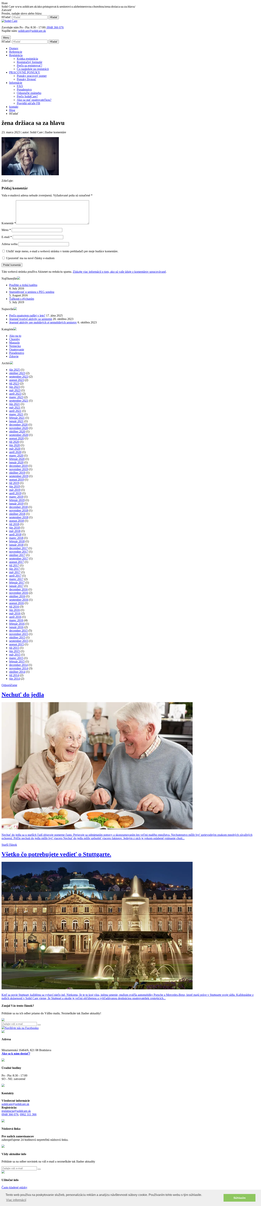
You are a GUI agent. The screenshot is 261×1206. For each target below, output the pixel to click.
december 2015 (18, 630)
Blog (12, 110)
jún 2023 (14, 386)
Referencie (15, 51)
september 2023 (18, 376)
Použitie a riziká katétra (23, 285)
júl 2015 (14, 647)
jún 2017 (14, 568)
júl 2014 (14, 675)
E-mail (7, 237)
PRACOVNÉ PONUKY (24, 72)
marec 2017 (16, 579)
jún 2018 (14, 527)
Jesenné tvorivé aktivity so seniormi (30, 319)
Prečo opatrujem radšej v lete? (27, 315)
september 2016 (18, 599)
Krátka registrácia (27, 58)
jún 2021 (14, 404)
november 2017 (18, 551)
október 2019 (17, 472)
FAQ (20, 86)
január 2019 (16, 503)
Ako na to (15, 335)
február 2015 (17, 661)
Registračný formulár (29, 62)
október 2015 (17, 637)
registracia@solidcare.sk (16, 1111)
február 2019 (17, 500)
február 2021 (17, 417)
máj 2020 (14, 448)
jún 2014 (14, 678)
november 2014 (18, 668)
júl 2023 (14, 383)
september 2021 (18, 400)
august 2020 (16, 438)
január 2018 (16, 544)
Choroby (14, 339)
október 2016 (17, 596)
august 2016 (16, 603)
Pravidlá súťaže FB (28, 103)
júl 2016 (14, 606)
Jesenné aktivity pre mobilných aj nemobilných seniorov (43, 322)
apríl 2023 (15, 393)
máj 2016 (14, 613)
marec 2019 (16, 496)
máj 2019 (14, 489)
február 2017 (17, 582)
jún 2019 (14, 486)
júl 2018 (14, 524)
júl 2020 (14, 441)
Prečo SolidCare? (27, 96)
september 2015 (18, 640)
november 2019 (18, 469)
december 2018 (18, 507)
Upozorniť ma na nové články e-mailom (30, 258)
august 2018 (16, 520)
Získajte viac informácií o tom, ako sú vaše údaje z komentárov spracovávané (119, 271)
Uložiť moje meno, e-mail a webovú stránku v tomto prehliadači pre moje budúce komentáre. (62, 251)
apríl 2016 (15, 616)
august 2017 (16, 562)
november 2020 (18, 428)
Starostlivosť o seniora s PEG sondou (31, 291)
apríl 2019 (15, 493)
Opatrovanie (16, 349)
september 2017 (18, 558)
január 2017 (16, 586)
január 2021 (16, 421)
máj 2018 (14, 531)
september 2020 (18, 435)
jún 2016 (14, 610)
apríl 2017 (15, 575)
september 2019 (18, 476)
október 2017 (17, 555)
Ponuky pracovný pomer (32, 75)
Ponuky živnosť (26, 79)
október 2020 (17, 431)
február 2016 (17, 623)
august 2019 (16, 479)
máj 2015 (14, 654)
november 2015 (18, 634)
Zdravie (14, 356)
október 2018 (17, 513)
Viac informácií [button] (16, 1200)
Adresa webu (10, 244)
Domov (13, 48)
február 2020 (17, 459)
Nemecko (15, 346)
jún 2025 (14, 369)
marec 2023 (16, 397)
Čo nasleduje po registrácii (33, 69)
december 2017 (18, 548)
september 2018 (18, 517)
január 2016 (16, 627)
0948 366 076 (10, 1114)
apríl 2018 (15, 534)
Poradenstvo (24, 89)
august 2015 (16, 644)
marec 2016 (16, 620)
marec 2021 (16, 414)
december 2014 (18, 665)
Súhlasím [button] (239, 1197)
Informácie (15, 82)
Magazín (14, 342)
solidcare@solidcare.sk (32, 30)
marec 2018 (16, 537)
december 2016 (18, 589)
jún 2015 (14, 651)
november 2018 (18, 510)
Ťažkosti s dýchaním (21, 298)
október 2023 (17, 373)
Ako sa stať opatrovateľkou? (34, 99)
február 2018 (17, 541)
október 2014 (17, 671)
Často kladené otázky (14, 1187)
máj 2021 (14, 407)
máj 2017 (14, 572)
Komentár (9, 223)
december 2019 (18, 465)
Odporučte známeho (29, 93)
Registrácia (16, 55)
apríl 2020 (15, 452)
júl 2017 (14, 565)
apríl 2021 (15, 410)
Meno (6, 230)
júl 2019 (14, 483)
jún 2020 (14, 445)
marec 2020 (16, 455)
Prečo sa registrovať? (29, 65)
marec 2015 (16, 658)
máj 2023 (14, 390)
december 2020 (18, 424)
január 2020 (16, 462)
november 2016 (18, 592)
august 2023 (16, 380)
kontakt (13, 106)
